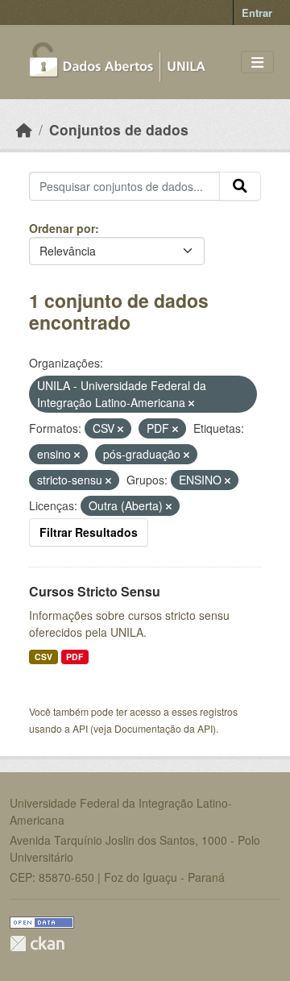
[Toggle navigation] (257, 62)
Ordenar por (62, 228)
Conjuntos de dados (118, 129)
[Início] (24, 129)
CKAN (37, 943)
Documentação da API (163, 728)
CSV (43, 657)
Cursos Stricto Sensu (94, 591)
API (80, 728)
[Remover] (191, 403)
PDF (74, 657)
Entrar (257, 12)
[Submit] (240, 186)
